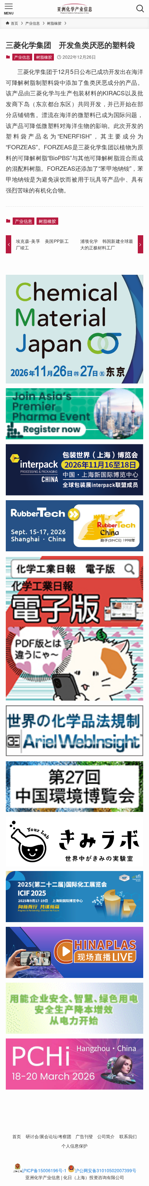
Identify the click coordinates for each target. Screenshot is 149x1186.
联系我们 (128, 1136)
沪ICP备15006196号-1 (44, 1170)
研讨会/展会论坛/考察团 (48, 1136)
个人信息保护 (74, 1146)
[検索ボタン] (140, 8)
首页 (16, 1136)
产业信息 (22, 57)
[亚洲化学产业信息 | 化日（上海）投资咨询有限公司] (74, 8)
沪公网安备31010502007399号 (105, 1170)
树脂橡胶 (44, 57)
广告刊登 (84, 1136)
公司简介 (106, 1136)
